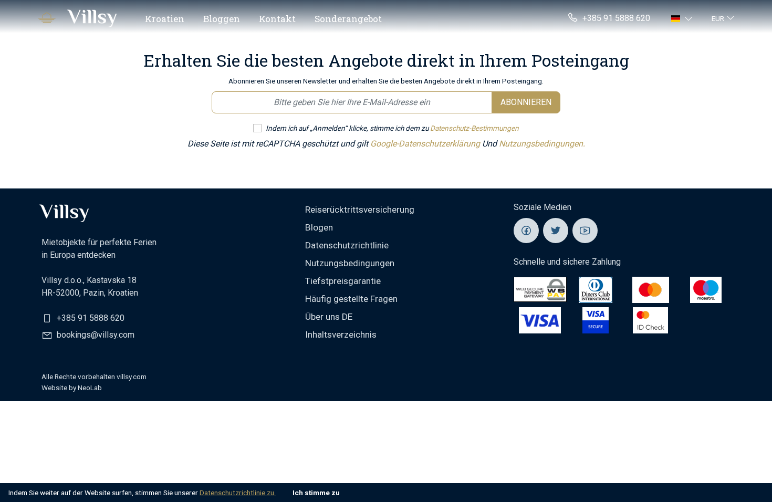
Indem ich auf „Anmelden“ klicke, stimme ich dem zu (392, 128)
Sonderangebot (348, 19)
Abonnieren (525, 102)
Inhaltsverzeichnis (341, 334)
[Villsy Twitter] (555, 230)
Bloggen (221, 19)
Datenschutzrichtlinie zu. (238, 492)
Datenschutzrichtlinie (347, 245)
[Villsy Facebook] (526, 230)
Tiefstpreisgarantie (343, 281)
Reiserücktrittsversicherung (359, 209)
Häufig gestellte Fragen (351, 299)
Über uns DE (328, 316)
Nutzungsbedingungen (349, 263)
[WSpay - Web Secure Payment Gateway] (540, 289)
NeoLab (90, 387)
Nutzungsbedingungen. (542, 144)
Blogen (319, 227)
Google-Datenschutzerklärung (426, 144)
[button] (683, 18)
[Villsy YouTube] (585, 230)
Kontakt (277, 19)
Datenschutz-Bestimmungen (474, 128)
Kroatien (164, 19)
